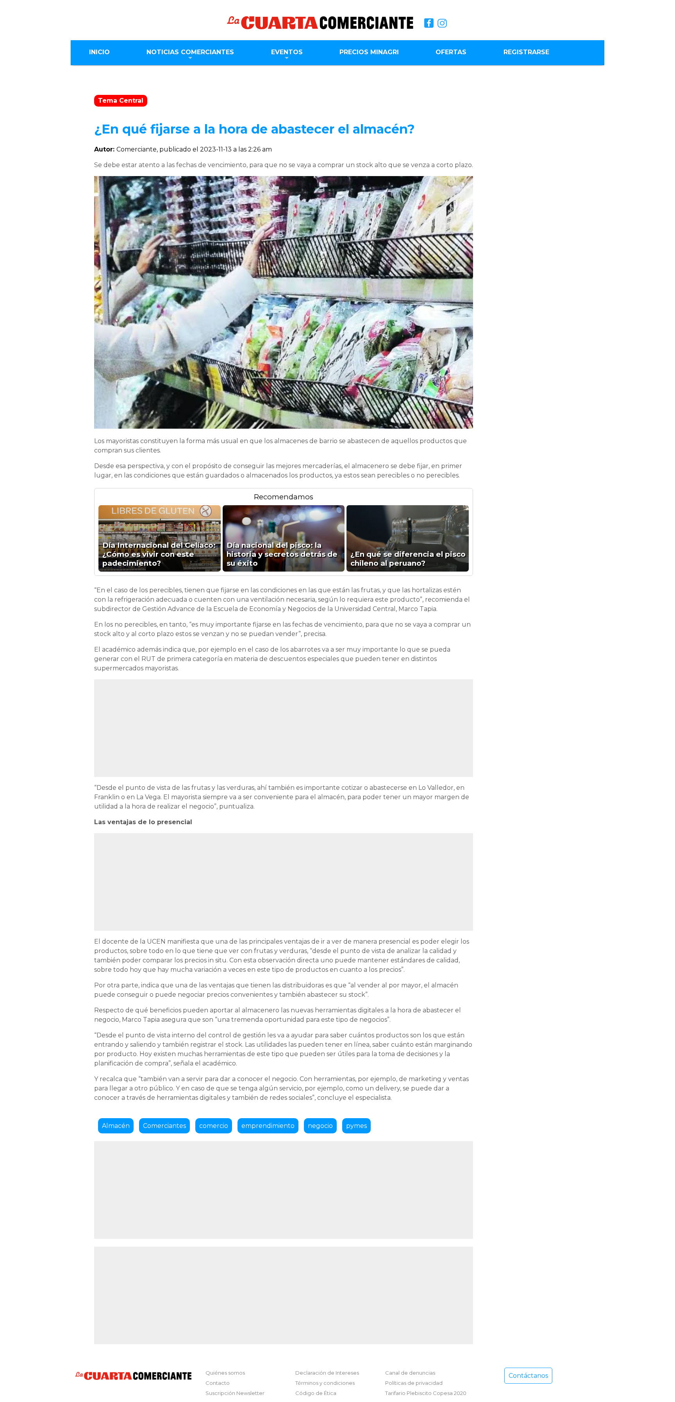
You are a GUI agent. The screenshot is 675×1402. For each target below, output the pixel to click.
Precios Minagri (369, 52)
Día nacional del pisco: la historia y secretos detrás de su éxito (282, 554)
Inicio (99, 52)
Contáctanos (528, 1375)
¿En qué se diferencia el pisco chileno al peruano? (408, 559)
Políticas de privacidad (414, 1383)
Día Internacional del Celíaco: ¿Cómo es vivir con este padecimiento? (159, 554)
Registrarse (526, 52)
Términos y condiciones (325, 1383)
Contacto (217, 1383)
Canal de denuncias (410, 1373)
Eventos (287, 52)
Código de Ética (315, 1393)
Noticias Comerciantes (190, 52)
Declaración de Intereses (327, 1373)
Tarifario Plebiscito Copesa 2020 (425, 1393)
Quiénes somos (225, 1373)
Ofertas (451, 52)
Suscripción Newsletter (234, 1393)
